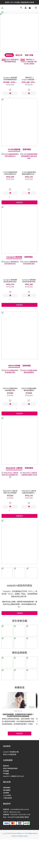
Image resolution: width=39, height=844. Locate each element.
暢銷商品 (9, 55)
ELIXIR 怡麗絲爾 (14, 149)
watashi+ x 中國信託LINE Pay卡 (13, 776)
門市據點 (6, 774)
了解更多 (19, 613)
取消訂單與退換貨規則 (10, 768)
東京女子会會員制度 (9, 754)
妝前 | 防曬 (29, 55)
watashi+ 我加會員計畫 (11, 752)
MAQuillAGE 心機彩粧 (14, 468)
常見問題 (6, 771)
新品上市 (18, 55)
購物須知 (6, 766)
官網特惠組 (27, 149)
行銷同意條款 (7, 798)
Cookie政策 (7, 795)
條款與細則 (6, 787)
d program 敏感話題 (14, 257)
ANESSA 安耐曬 (14, 365)
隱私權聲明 (6, 790)
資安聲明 (6, 793)
